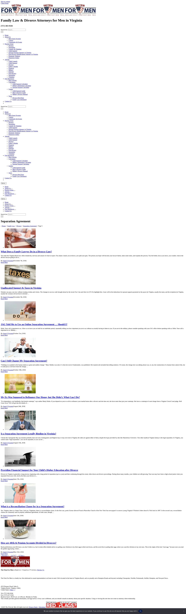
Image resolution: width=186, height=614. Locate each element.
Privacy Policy (33, 607)
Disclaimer (42, 607)
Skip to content (5, 1)
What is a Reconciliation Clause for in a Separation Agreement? (32, 506)
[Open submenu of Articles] (10, 192)
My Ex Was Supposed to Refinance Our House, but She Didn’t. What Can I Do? (40, 397)
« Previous (4, 555)
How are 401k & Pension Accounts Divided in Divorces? (28, 543)
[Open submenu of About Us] (12, 204)
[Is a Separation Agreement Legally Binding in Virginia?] (20, 429)
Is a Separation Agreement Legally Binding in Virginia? (28, 433)
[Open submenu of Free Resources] (15, 209)
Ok (140, 611)
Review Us (40, 570)
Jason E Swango (8, 261)
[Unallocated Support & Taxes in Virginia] (20, 284)
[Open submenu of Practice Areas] (14, 190)
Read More (4, 262)
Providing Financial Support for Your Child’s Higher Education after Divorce (39, 470)
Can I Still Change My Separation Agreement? (24, 361)
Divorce (18, 226)
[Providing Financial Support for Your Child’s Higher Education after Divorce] (20, 466)
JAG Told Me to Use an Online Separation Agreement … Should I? (34, 324)
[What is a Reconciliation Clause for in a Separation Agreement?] (20, 502)
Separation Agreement (30, 226)
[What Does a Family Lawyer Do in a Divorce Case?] (20, 247)
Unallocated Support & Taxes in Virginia (21, 288)
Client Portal (4, 3)
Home (4, 226)
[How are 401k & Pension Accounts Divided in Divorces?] (20, 539)
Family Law (11, 226)
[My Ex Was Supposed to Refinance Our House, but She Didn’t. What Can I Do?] (20, 393)
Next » (22, 555)
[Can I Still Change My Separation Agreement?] (20, 356)
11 (19, 555)
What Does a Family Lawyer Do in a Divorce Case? (26, 251)
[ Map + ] (12, 590)
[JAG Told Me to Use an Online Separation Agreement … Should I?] (20, 320)
